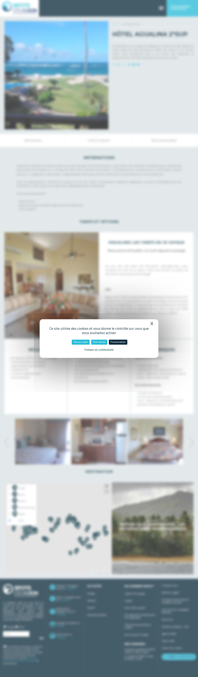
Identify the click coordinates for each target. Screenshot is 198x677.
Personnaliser (118, 342)
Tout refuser (99, 342)
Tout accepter (80, 342)
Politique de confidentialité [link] (99, 349)
